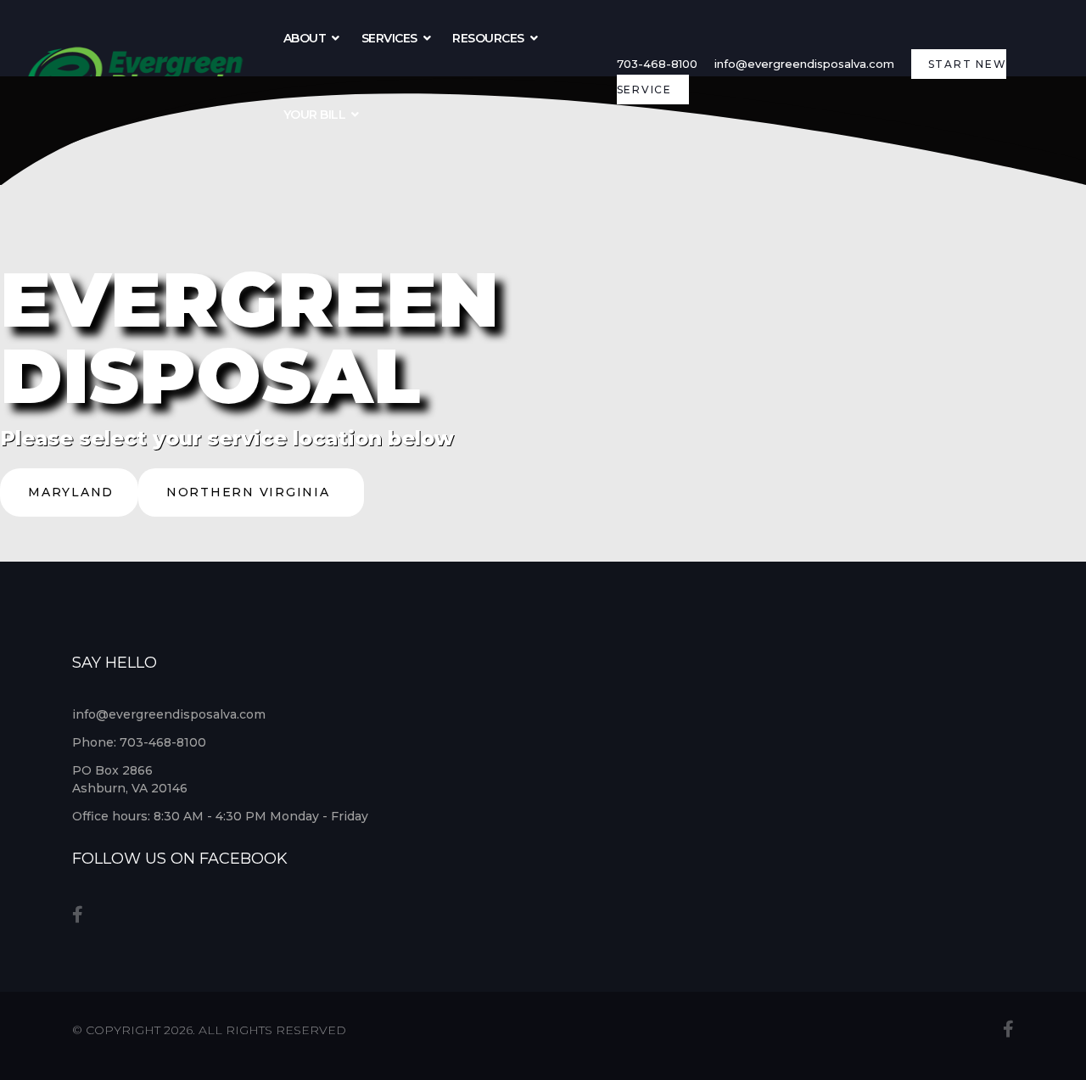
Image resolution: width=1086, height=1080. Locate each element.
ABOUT (305, 38)
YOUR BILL (314, 114)
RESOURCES (488, 38)
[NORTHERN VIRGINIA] (251, 512)
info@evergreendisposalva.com (804, 63)
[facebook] (77, 914)
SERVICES (389, 38)
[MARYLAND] (69, 512)
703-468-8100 (657, 63)
